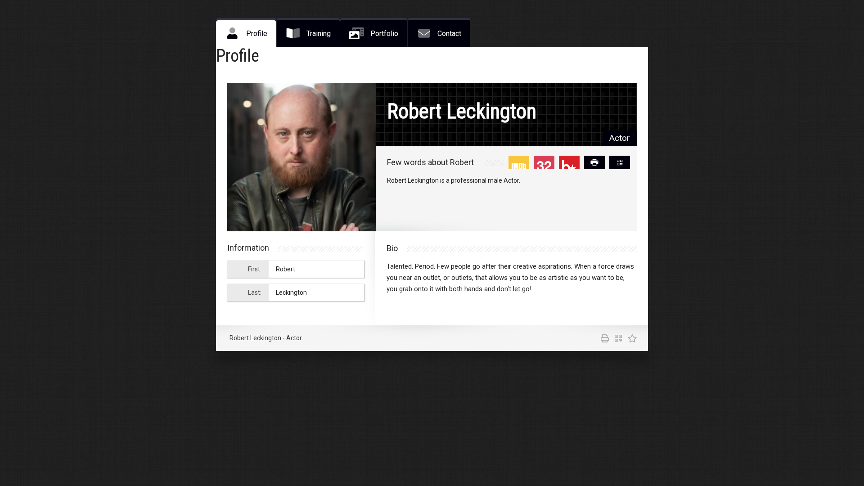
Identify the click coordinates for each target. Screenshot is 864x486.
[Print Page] (594, 162)
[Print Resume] (603, 339)
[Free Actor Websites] (630, 339)
